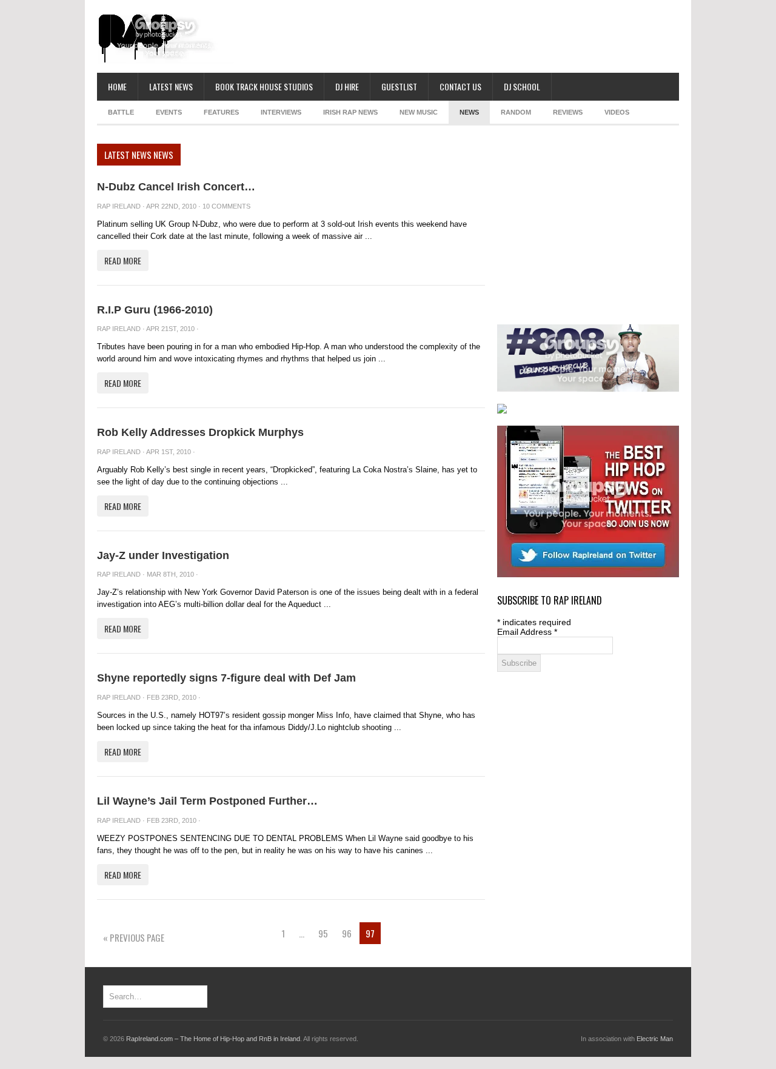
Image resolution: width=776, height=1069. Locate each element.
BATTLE (121, 112)
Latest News (171, 86)
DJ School (522, 86)
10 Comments (226, 206)
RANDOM (516, 112)
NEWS (469, 112)
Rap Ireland (119, 206)
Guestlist (399, 86)
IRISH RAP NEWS (350, 112)
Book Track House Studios (264, 86)
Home (117, 86)
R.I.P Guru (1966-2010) (155, 310)
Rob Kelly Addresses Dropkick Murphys (200, 432)
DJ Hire (347, 86)
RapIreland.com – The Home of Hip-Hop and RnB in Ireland (213, 1038)
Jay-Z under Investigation (163, 555)
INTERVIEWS (281, 112)
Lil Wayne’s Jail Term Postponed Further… (207, 801)
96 (347, 933)
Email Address (527, 632)
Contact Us (460, 86)
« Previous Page (133, 937)
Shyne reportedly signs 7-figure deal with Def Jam (226, 678)
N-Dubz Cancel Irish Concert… (176, 187)
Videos (616, 112)
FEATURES (221, 112)
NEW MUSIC (419, 112)
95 (323, 933)
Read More (122, 260)
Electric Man (655, 1038)
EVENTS (169, 112)
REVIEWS (568, 112)
